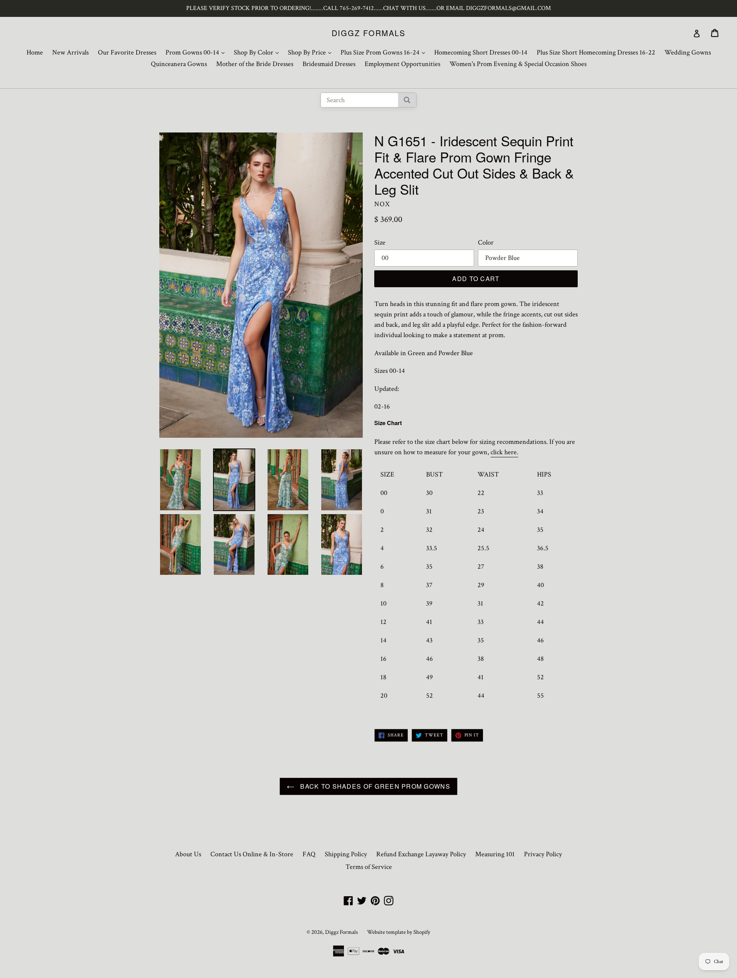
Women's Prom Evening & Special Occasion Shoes (518, 64)
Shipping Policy (346, 854)
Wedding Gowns (687, 52)
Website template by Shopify (398, 932)
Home (34, 52)
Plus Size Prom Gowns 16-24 (384, 52)
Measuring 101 (495, 854)
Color (486, 242)
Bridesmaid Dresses (328, 64)
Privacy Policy (543, 854)
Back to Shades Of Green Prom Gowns (374, 786)
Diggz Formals (368, 33)
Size (379, 242)
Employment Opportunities (402, 64)
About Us (188, 854)
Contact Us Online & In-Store (251, 854)
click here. (504, 452)
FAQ (309, 854)
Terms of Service (368, 866)
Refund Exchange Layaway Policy (421, 854)
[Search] (407, 100)
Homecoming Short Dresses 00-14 (480, 52)
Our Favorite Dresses (127, 52)
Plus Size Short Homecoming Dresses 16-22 (596, 52)
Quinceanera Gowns (179, 64)
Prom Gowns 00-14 (196, 52)
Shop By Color (258, 52)
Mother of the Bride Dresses (254, 64)
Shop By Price (311, 52)
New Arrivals (70, 52)
